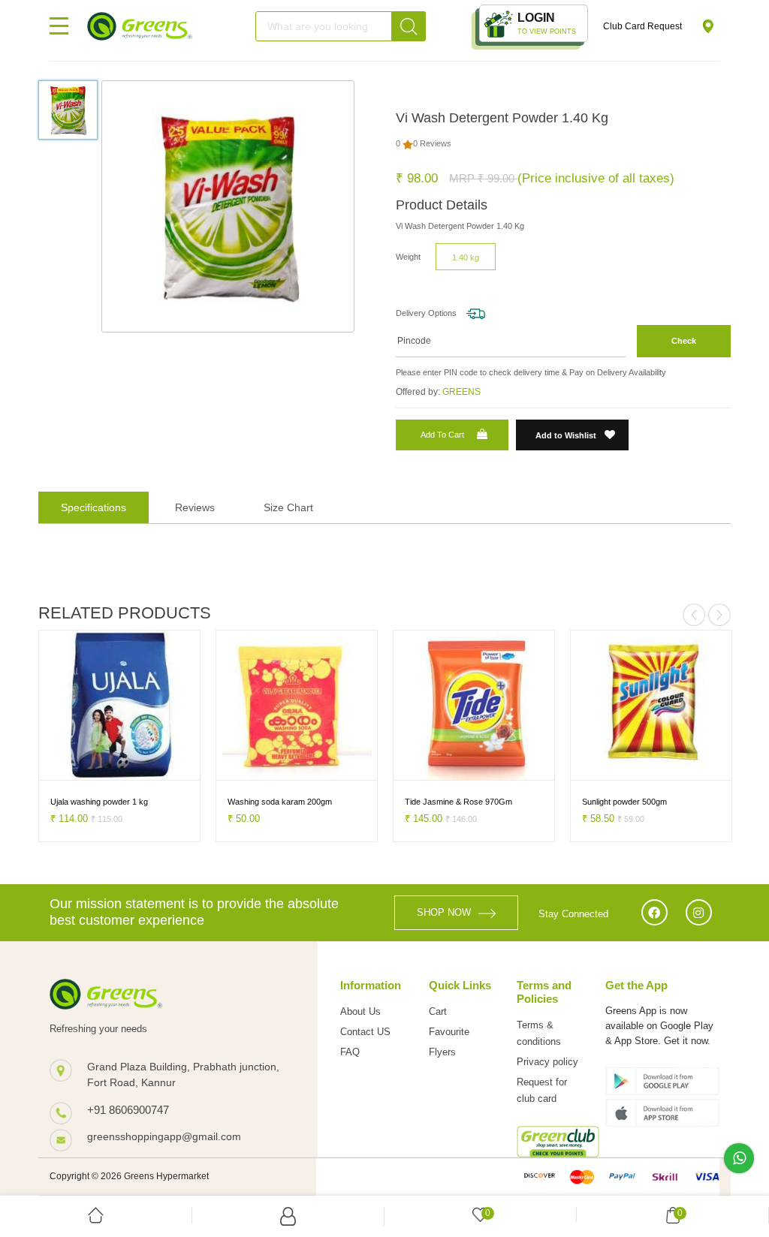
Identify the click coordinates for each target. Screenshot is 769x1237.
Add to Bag (74, 767)
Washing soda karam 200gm (280, 801)
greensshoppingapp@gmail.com (164, 1136)
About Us (360, 1011)
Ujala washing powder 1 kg (99, 801)
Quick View (152, 767)
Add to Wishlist (567, 435)
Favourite (449, 1031)
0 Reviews (432, 143)
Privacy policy (547, 1061)
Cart (438, 1011)
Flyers (442, 1052)
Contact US (365, 1031)
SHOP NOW (444, 912)
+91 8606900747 (128, 1109)
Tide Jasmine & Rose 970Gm (458, 801)
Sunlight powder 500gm (624, 801)
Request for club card (542, 1090)
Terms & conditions (539, 1033)
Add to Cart (442, 434)
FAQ (350, 1052)
